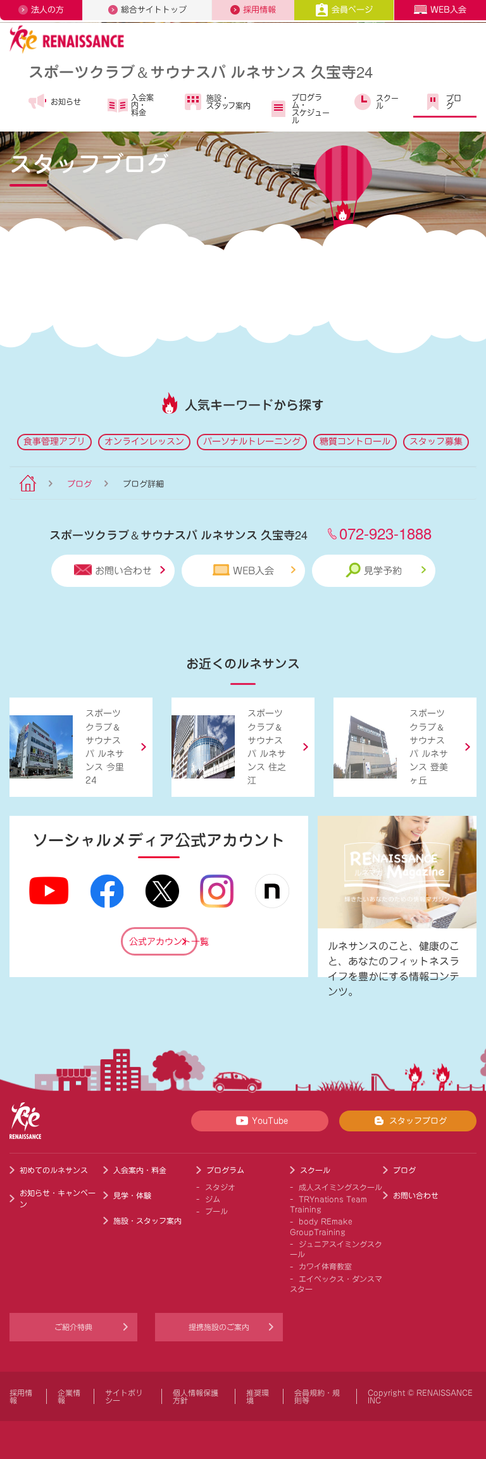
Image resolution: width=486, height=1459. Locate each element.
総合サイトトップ (154, 10)
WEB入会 (448, 10)
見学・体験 (132, 1195)
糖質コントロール (355, 441)
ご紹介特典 (73, 1327)
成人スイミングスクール (340, 1187)
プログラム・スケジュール (311, 109)
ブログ (453, 101)
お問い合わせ (123, 571)
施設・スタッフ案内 (228, 101)
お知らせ (66, 102)
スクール (387, 101)
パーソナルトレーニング (252, 441)
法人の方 (47, 10)
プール (216, 1211)
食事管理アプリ (54, 441)
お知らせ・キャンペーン (58, 1198)
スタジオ (220, 1187)
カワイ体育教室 (325, 1266)
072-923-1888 (385, 533)
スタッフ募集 (436, 441)
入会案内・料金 (142, 105)
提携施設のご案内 (219, 1327)
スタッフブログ (418, 1121)
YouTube (270, 1121)
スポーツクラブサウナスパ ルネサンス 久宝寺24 (200, 71)
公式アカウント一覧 (163, 941)
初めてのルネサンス (54, 1170)
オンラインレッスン (144, 441)
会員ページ (352, 10)
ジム (212, 1199)
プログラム (225, 1170)
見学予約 (383, 571)
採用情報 (259, 10)
